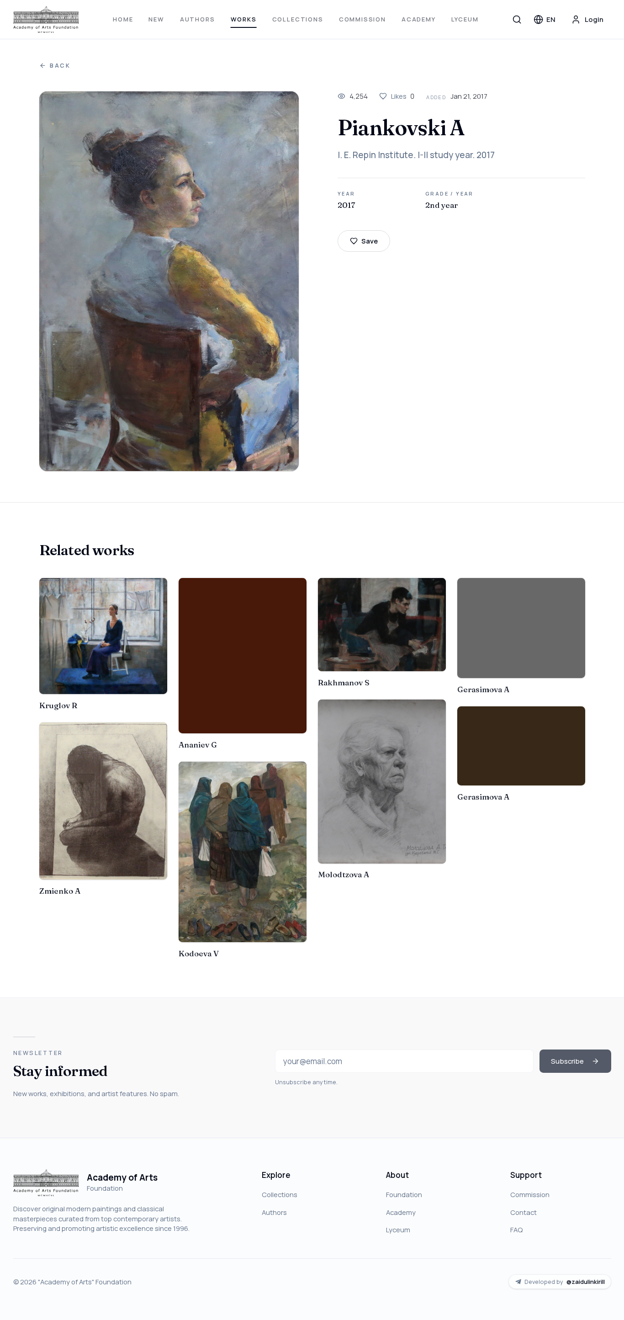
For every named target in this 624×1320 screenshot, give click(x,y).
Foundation (404, 1194)
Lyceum (465, 19)
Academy (419, 19)
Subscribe (567, 1061)
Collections (297, 19)
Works (244, 19)
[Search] (517, 19)
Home (123, 19)
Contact (523, 1212)
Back (60, 65)
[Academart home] (46, 19)
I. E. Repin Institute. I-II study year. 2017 (416, 155)
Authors (197, 19)
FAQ (516, 1229)
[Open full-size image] (169, 281)
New (156, 19)
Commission (362, 19)
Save (369, 240)
